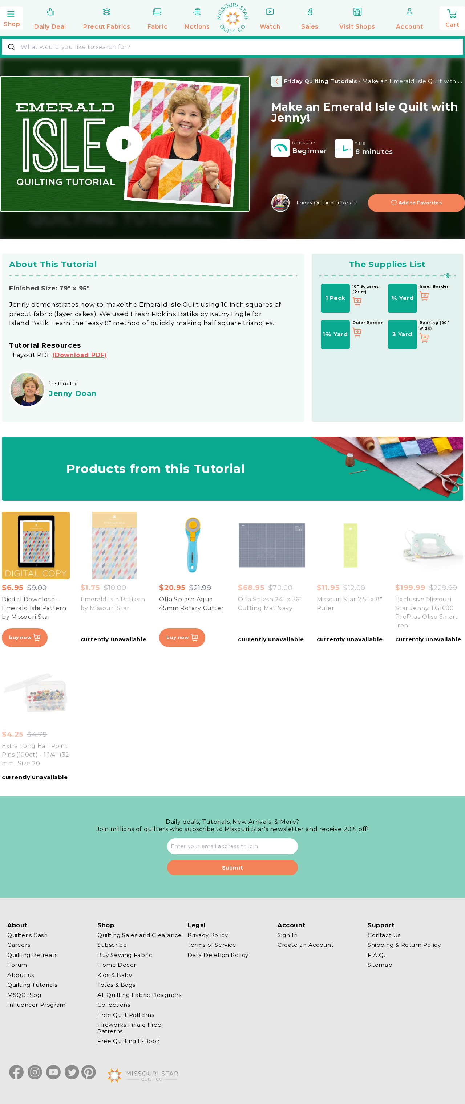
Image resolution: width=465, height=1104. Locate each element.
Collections (113, 1005)
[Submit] (12, 47)
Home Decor (116, 965)
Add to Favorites (420, 202)
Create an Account (305, 945)
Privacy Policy (207, 935)
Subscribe (112, 945)
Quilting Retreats (32, 955)
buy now (20, 637)
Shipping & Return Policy (404, 945)
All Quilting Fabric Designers (139, 994)
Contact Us (384, 935)
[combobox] (232, 47)
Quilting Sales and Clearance (139, 935)
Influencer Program (36, 1005)
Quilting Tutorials (32, 985)
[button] (12, 17)
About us (20, 975)
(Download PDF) (80, 355)
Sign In (288, 935)
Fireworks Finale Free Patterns (129, 1028)
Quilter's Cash (27, 935)
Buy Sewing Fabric (124, 955)
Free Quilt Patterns (125, 1014)
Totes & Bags (116, 985)
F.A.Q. (376, 955)
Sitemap (380, 965)
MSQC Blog (24, 994)
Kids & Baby (114, 975)
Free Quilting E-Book (128, 1041)
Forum (17, 965)
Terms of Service (211, 945)
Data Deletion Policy (217, 955)
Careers (18, 945)
